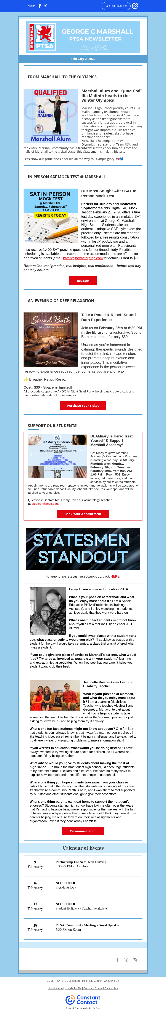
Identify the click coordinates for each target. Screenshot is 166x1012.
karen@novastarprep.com (83, 258)
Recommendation (83, 831)
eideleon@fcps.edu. (45, 503)
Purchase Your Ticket (83, 406)
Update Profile (73, 988)
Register (83, 281)
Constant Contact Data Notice (100, 988)
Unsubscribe (55, 988)
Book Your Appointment (83, 514)
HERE (114, 576)
